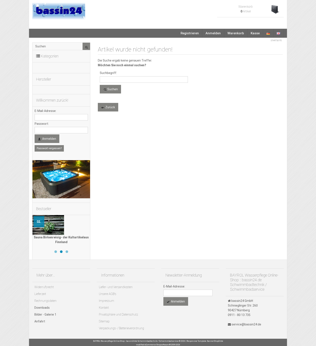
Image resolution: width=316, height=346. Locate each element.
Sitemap (104, 321)
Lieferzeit (40, 294)
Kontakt (104, 307)
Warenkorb (235, 33)
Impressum (106, 300)
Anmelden (213, 33)
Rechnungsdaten (45, 300)
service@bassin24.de (246, 324)
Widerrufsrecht (44, 287)
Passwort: (42, 123)
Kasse (255, 33)
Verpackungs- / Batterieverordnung (121, 328)
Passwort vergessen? (49, 148)
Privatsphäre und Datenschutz (118, 314)
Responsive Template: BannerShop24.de (205, 341)
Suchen (112, 89)
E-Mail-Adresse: (45, 111)
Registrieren (190, 33)
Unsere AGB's (107, 294)
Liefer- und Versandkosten (116, 287)
